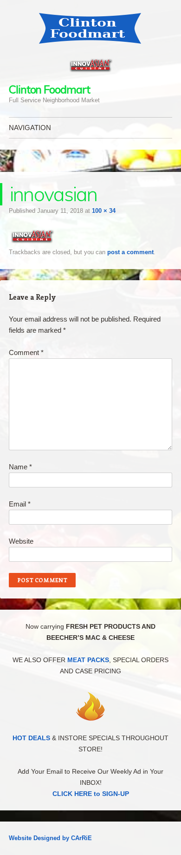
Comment (26, 352)
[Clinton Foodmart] (90, 28)
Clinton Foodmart (49, 89)
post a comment (130, 252)
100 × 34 (104, 210)
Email (20, 504)
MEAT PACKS (88, 660)
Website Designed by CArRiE (50, 838)
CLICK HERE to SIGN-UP (90, 793)
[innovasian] (32, 241)
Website (21, 541)
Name (20, 467)
